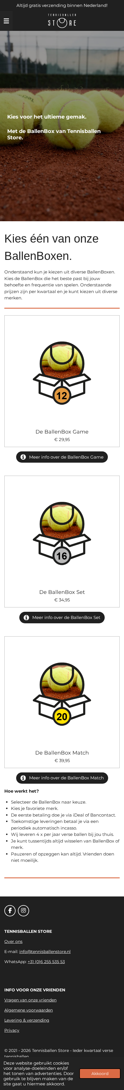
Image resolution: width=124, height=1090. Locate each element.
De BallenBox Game (62, 432)
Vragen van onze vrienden (30, 1000)
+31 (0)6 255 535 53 (46, 961)
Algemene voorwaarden (28, 1010)
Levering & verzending (26, 1020)
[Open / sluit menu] (6, 21)
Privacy (11, 1030)
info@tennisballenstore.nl (45, 951)
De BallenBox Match (62, 753)
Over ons (13, 941)
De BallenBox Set (62, 592)
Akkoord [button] (99, 1073)
